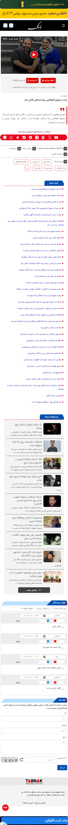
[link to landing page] (35, 25)
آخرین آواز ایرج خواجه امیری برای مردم (25, 478)
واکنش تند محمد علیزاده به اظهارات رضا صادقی (42, 359)
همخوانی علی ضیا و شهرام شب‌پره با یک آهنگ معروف (40, 270)
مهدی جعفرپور (21, 161)
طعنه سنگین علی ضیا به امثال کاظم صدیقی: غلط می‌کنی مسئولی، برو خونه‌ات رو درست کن (36, 223)
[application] (34, 55)
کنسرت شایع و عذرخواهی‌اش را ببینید (46, 189)
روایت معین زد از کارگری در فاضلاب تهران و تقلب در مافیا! (39, 289)
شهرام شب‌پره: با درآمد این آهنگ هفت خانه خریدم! (41, 244)
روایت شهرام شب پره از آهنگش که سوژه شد (44, 295)
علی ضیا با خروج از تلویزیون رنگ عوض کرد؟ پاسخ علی (40, 208)
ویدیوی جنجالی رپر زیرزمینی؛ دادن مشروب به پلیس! (40, 334)
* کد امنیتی (62, 758)
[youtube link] (56, 137)
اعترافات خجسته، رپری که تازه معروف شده (27, 443)
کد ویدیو (33, 80)
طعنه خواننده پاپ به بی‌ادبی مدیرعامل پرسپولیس (41, 347)
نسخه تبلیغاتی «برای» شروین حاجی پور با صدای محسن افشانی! (27, 500)
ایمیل (64, 725)
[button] (34, 54)
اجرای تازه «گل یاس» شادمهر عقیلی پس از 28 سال (27, 554)
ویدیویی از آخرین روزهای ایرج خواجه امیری (27, 519)
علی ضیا (37, 168)
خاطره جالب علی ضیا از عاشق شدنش (47, 237)
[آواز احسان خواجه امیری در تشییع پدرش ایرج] (52, 463)
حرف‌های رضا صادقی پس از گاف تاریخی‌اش (44, 353)
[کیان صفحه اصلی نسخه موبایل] (34, 820)
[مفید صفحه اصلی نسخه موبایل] (34, 14)
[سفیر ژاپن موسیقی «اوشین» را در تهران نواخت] (52, 577)
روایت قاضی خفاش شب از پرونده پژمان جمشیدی (41, 202)
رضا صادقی (61, 168)
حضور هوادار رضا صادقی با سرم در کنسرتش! (44, 366)
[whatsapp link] (11, 137)
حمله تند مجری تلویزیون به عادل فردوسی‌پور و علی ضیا (39, 302)
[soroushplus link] (30, 137)
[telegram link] (18, 137)
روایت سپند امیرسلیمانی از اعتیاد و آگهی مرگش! (42, 214)
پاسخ (18, 621)
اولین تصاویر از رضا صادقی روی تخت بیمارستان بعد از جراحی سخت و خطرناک (35, 387)
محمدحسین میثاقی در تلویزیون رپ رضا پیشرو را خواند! (39, 308)
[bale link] (24, 137)
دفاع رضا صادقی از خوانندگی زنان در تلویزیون (43, 340)
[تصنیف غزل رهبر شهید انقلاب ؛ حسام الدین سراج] (52, 539)
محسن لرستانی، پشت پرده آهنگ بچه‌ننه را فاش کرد (41, 263)
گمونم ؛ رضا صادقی (53, 395)
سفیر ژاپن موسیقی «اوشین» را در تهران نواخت (25, 574)
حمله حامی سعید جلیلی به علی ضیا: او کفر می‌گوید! (41, 257)
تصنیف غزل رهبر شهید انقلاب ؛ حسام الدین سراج (26, 536)
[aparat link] (63, 137)
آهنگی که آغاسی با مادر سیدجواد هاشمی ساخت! (42, 250)
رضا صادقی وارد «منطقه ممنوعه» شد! (46, 402)
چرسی (35, 161)
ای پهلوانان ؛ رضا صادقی (52, 372)
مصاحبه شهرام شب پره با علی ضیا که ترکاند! (44, 231)
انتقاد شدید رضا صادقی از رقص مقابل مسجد (43, 379)
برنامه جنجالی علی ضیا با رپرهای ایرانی (46, 195)
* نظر (65, 737)
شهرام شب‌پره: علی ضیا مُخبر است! (47, 276)
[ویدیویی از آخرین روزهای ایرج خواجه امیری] (52, 522)
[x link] (50, 137)
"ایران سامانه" (28, 803)
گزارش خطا (27, 148)
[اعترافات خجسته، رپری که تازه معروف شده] (52, 446)
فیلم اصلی (44, 89)
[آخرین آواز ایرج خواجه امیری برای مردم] (52, 481)
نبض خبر (46, 161)
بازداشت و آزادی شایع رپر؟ (51, 327)
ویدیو (48, 168)
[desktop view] (11, 25)
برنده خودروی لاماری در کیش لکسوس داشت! (43, 282)
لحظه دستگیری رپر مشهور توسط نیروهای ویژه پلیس (40, 314)
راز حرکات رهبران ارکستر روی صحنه (28, 426)
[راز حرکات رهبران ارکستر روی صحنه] (52, 429)
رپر (28, 168)
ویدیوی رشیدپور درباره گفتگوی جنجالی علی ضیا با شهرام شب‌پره (36, 321)
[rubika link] (5, 137)
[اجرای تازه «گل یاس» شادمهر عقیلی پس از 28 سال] (52, 556)
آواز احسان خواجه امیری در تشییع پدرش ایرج (28, 461)
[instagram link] (37, 137)
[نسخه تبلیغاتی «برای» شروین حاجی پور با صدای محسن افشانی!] (52, 501)
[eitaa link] (43, 137)
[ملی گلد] (34, 4)
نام (66, 713)
